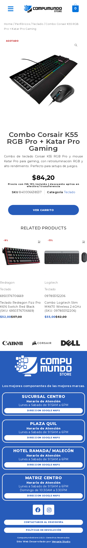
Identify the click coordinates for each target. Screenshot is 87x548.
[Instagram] (49, 510)
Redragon (7, 282)
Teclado (37, 23)
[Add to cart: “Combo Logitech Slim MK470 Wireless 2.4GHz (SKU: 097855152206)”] (83, 242)
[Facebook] (38, 510)
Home (8, 23)
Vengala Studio (61, 541)
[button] (7, 338)
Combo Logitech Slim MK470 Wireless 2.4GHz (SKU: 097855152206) (63, 307)
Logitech (51, 282)
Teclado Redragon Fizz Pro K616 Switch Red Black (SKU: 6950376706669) (20, 307)
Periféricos (22, 23)
